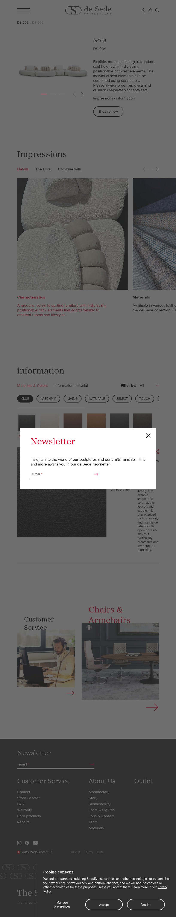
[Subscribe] (94, 474)
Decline (146, 905)
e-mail (37, 474)
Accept (104, 905)
